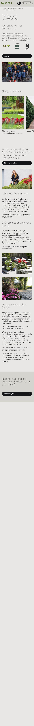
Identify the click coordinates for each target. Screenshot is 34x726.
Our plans (7, 56)
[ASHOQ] (6, 46)
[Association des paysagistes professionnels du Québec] (16, 46)
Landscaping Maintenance (14, 8)
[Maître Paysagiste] (27, 46)
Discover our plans (10, 163)
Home (4, 8)
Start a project (9, 394)
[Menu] (27, 3)
